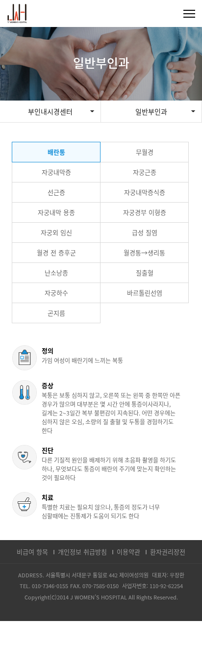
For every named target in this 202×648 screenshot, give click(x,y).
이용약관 (128, 551)
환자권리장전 (167, 551)
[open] (189, 13)
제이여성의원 (17, 13)
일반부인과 (151, 111)
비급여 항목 (32, 551)
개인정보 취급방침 (82, 551)
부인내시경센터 (50, 111)
